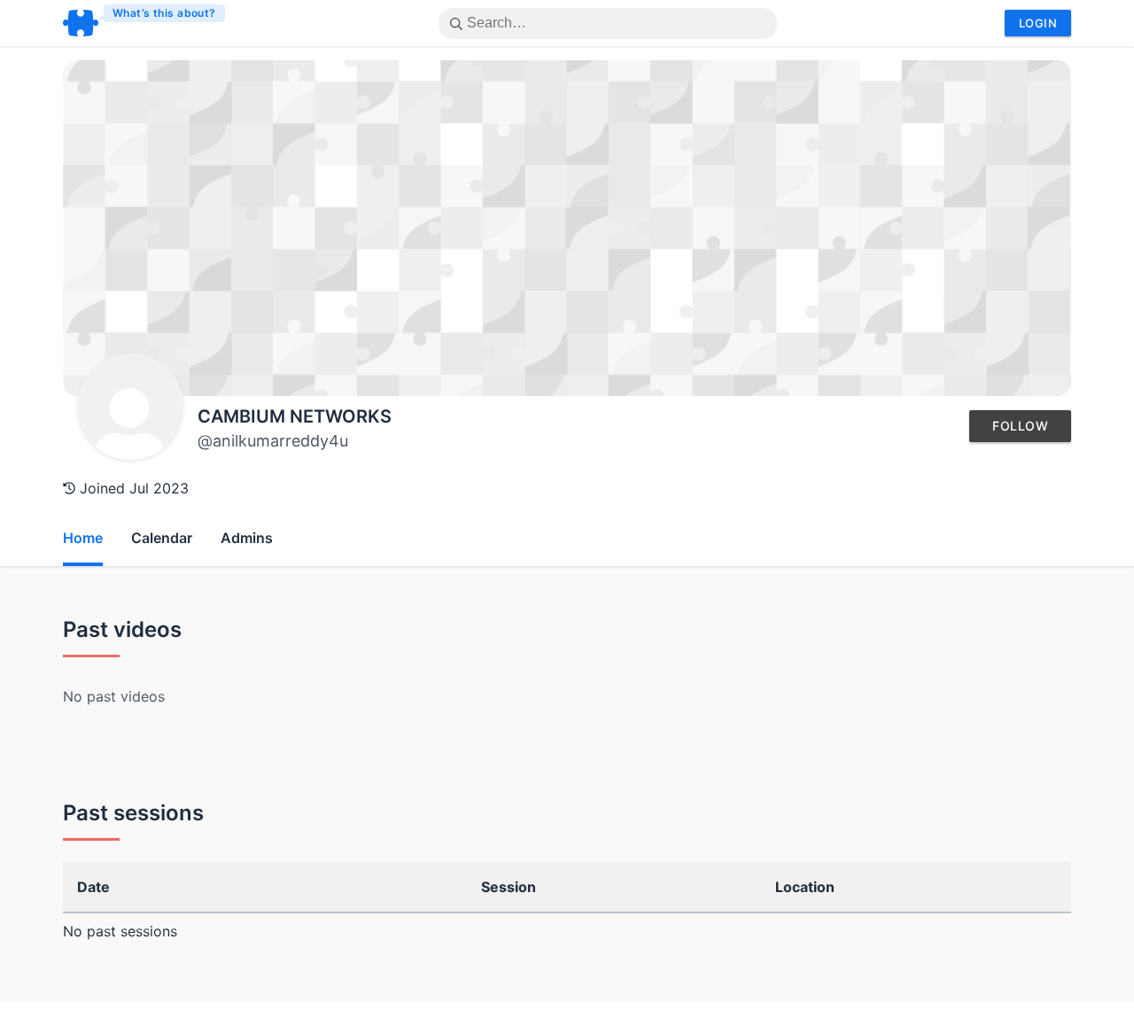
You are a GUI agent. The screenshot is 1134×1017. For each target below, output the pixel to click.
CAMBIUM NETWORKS (295, 416)
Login (1038, 23)
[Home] (145, 23)
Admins (247, 538)
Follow (1020, 425)
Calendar (161, 538)
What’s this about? (164, 12)
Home (83, 538)
